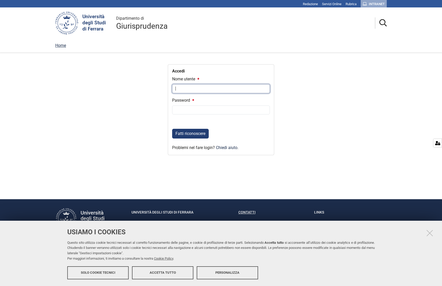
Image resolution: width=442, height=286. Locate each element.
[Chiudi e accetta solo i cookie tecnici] (430, 233)
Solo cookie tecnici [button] (98, 272)
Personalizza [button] (227, 272)
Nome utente (184, 79)
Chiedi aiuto (226, 147)
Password (181, 100)
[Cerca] (381, 23)
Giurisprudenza (142, 23)
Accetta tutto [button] (163, 272)
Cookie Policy (163, 258)
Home (60, 45)
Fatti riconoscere (190, 133)
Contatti (247, 212)
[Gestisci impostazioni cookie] (437, 143)
